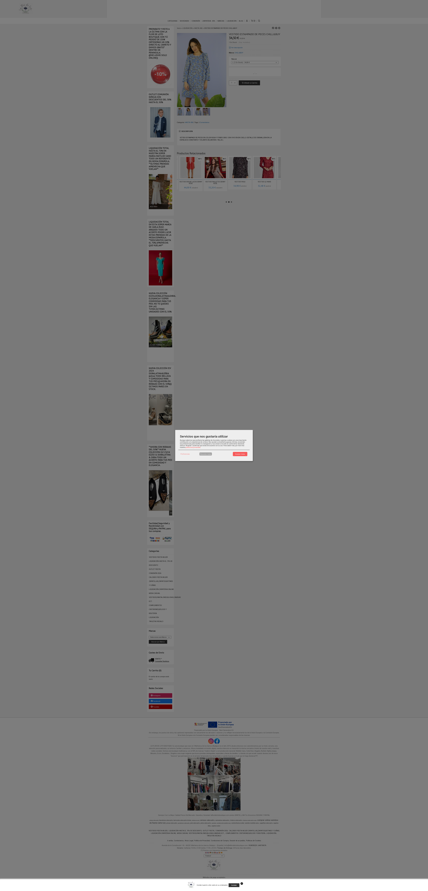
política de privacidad (193, 447)
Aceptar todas (240, 454)
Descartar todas (205, 454)
